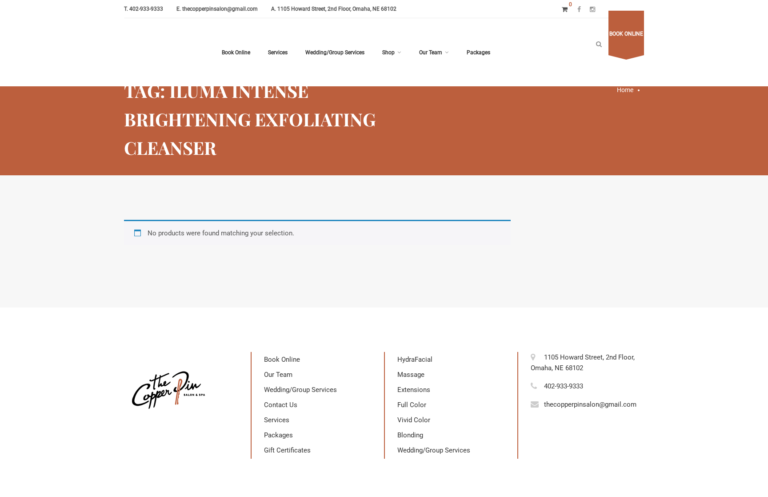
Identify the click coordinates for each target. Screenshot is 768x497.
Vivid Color (413, 420)
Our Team (430, 52)
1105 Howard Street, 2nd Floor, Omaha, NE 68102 (336, 9)
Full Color (411, 405)
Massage (410, 375)
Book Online (236, 52)
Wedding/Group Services (334, 52)
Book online (626, 34)
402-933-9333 (146, 9)
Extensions (413, 390)
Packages (478, 52)
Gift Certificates (287, 450)
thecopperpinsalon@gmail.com (220, 9)
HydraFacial (414, 360)
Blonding (410, 435)
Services (278, 52)
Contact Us (280, 405)
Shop (388, 52)
